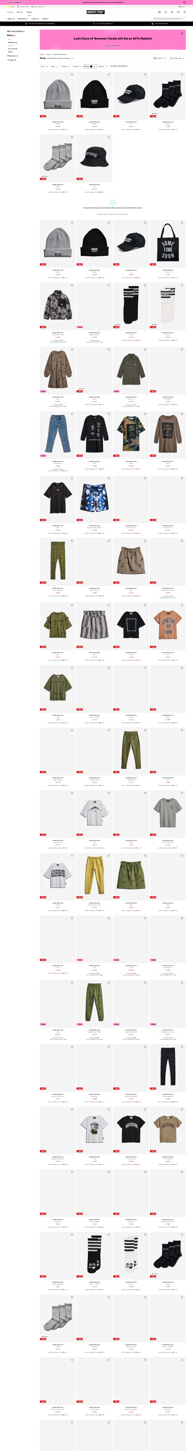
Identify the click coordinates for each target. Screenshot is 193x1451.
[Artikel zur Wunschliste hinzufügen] (72, 74)
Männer (20, 12)
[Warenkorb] (184, 12)
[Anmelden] (165, 12)
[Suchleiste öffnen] (154, 19)
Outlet (12, 6)
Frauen (10, 12)
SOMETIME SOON (59, 54)
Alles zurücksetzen (120, 66)
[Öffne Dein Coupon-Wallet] (159, 12)
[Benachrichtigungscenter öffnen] (172, 12)
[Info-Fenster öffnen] (184, 2)
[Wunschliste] (178, 12)
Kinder (29, 12)
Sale (53, 66)
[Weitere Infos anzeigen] (58, 131)
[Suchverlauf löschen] (184, 18)
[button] (159, 58)
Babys (49, 54)
